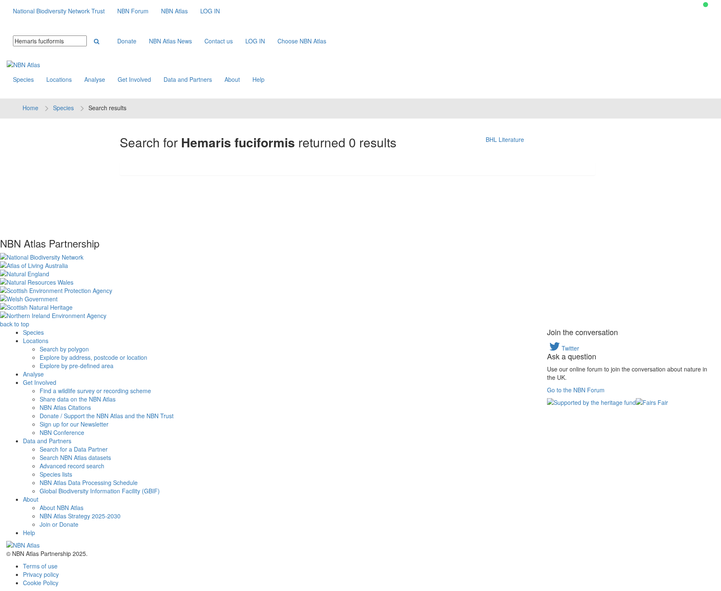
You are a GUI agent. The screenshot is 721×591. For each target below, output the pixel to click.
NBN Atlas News (170, 41)
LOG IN (210, 11)
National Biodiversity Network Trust (59, 11)
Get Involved (134, 79)
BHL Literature (505, 139)
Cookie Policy (40, 582)
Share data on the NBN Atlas (78, 399)
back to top (14, 324)
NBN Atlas (174, 11)
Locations (59, 79)
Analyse (94, 79)
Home (30, 108)
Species (23, 79)
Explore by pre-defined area (76, 365)
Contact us (218, 41)
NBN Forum (133, 11)
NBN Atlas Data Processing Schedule (89, 482)
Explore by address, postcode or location (93, 357)
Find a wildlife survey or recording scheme (95, 390)
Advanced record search (72, 466)
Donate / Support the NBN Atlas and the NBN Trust (107, 416)
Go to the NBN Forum (576, 390)
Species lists (56, 474)
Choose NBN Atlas (301, 41)
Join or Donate (59, 524)
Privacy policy (41, 574)
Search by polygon (64, 349)
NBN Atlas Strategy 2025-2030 (80, 516)
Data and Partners (188, 79)
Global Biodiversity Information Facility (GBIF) (100, 491)
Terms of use (40, 566)
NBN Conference (62, 432)
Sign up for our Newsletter (74, 424)
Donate (126, 41)
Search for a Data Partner (74, 449)
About (232, 79)
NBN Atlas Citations (65, 407)
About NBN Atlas (61, 507)
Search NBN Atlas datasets (75, 457)
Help (258, 79)
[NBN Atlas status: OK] (705, 4)
